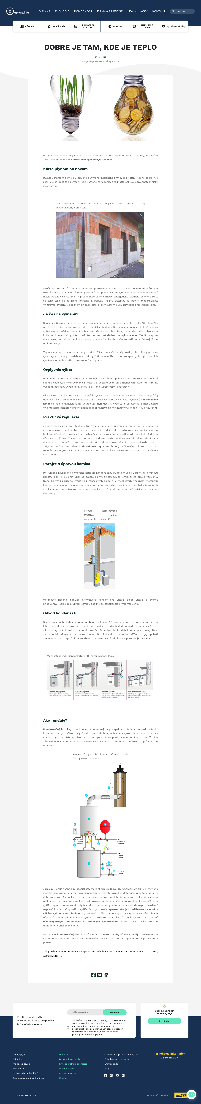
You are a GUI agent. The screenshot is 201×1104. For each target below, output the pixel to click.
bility (30, 1095)
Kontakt (159, 11)
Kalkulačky (138, 11)
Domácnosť (83, 11)
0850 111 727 (169, 1057)
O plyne (44, 11)
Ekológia (62, 11)
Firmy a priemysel (110, 11)
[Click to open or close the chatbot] (191, 1094)
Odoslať (114, 1012)
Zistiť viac (164, 1021)
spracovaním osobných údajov (102, 1020)
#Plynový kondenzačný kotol (100, 61)
